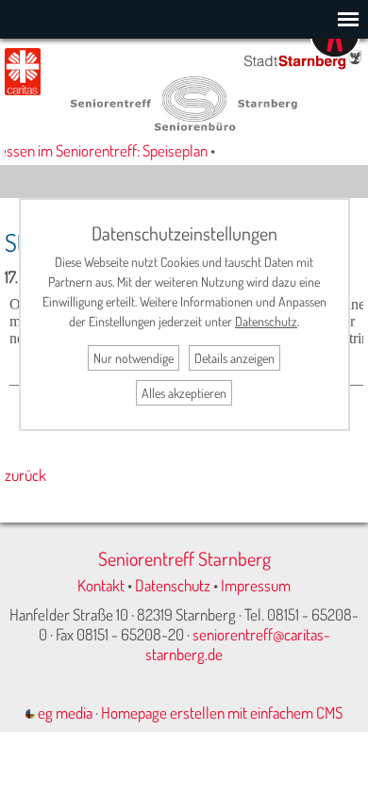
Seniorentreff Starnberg (184, 558)
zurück (25, 475)
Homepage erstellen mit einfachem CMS (222, 712)
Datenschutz (172, 585)
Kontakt (101, 585)
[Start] (184, 125)
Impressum (256, 585)
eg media (63, 712)
